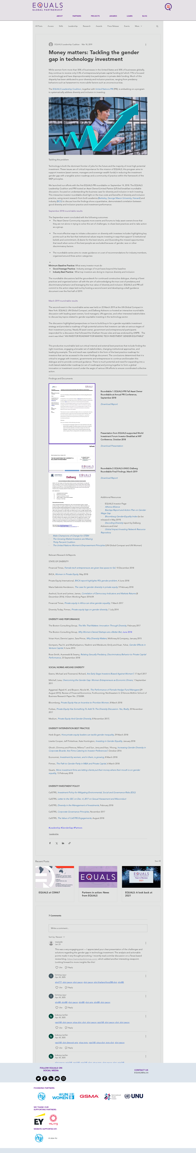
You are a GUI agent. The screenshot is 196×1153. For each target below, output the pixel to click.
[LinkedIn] (50, 1078)
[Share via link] (69, 843)
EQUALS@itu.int (141, 1072)
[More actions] (145, 44)
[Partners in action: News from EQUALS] (98, 877)
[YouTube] (57, 1078)
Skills (61, 26)
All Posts (38, 26)
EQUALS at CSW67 (49, 892)
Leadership (73, 26)
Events (127, 26)
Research (87, 26)
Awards (99, 26)
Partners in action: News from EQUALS (95, 894)
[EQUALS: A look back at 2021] (141, 877)
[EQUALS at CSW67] (54, 877)
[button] (157, 26)
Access (51, 26)
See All (158, 861)
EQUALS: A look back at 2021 (138, 894)
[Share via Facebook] (50, 843)
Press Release (113, 26)
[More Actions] (145, 943)
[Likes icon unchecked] (57, 967)
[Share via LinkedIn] (63, 843)
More (137, 26)
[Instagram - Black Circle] (63, 1078)
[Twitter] (38, 1078)
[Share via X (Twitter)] (56, 843)
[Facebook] (44, 1078)
